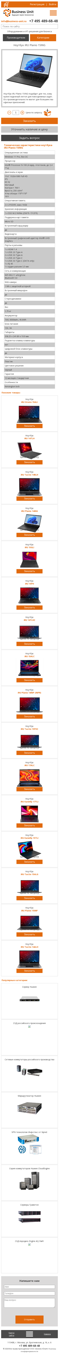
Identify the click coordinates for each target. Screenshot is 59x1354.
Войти (52, 4)
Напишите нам (29, 1281)
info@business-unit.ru (13, 21)
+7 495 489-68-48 (43, 20)
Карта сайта (11, 1334)
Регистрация (37, 4)
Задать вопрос (29, 138)
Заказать (29, 121)
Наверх (47, 1334)
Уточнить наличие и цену (29, 129)
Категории (43, 37)
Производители (16, 37)
